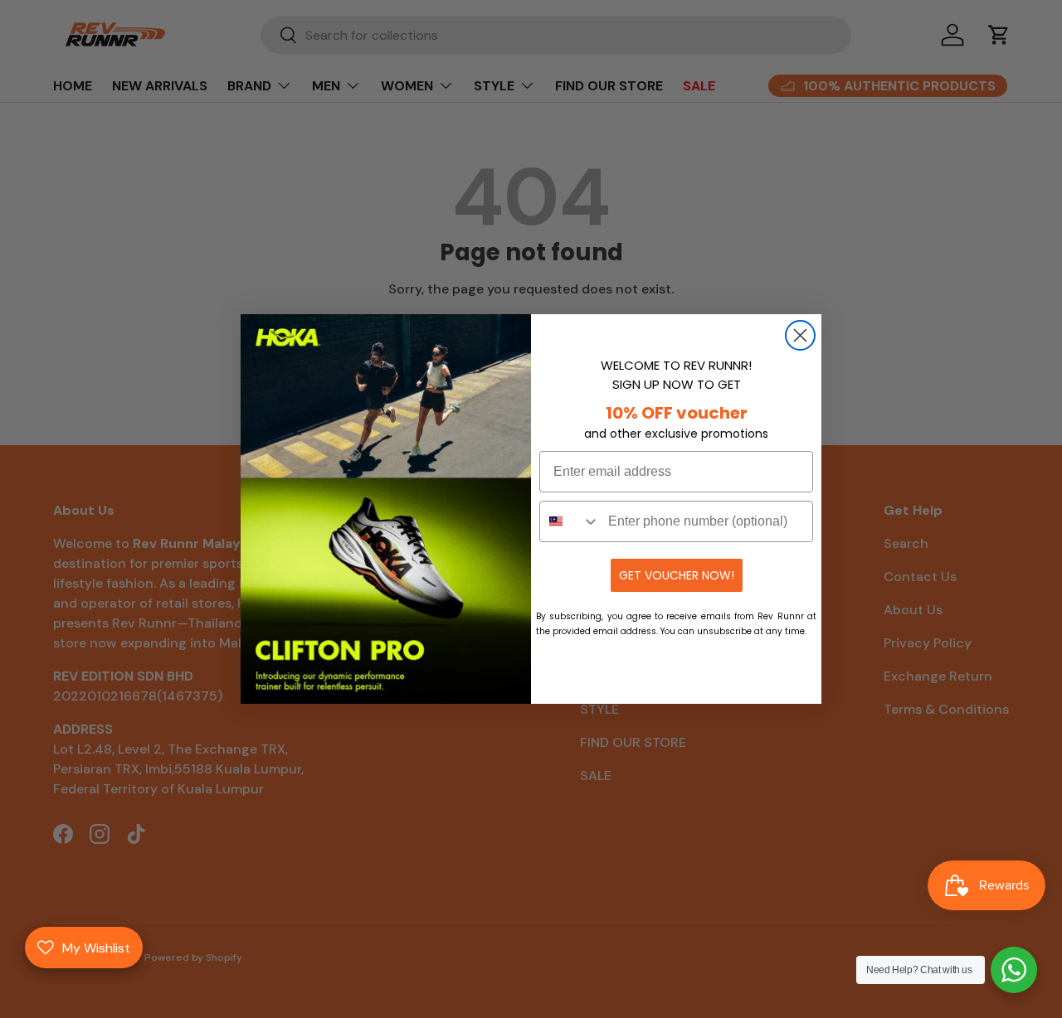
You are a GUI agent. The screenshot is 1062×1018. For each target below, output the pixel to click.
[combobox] (570, 521)
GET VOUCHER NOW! (676, 575)
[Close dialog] (800, 335)
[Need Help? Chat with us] (1014, 970)
